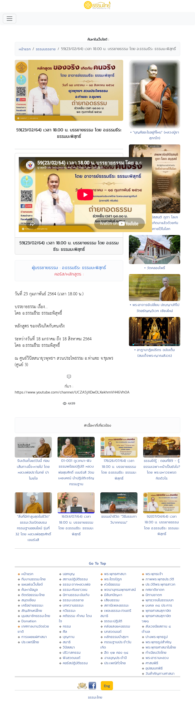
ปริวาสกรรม (72, 652)
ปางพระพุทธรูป (157, 636)
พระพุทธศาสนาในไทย (161, 647)
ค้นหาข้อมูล (29, 589)
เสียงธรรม (111, 599)
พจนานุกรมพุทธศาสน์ (120, 589)
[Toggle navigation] (9, 18)
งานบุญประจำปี (115, 657)
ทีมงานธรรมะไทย (33, 579)
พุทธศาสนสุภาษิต (158, 610)
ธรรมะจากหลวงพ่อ (76, 584)
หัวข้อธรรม (112, 584)
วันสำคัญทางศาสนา (160, 673)
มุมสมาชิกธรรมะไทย (35, 615)
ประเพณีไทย (30, 641)
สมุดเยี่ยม (28, 599)
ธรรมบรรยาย (46, 48)
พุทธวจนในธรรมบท (160, 599)
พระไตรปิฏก (113, 579)
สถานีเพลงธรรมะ (116, 605)
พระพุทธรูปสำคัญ (158, 641)
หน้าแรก (25, 48)
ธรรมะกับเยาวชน (75, 589)
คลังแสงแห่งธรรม (117, 626)
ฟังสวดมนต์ (71, 657)
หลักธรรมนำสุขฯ (116, 636)
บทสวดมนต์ (113, 631)
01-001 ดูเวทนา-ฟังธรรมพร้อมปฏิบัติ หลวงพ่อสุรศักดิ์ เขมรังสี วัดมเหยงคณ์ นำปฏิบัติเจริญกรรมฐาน (76, 472)
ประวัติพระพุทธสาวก (160, 584)
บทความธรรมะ (73, 605)
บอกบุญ (69, 573)
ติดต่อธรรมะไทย (33, 594)
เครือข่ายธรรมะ (32, 605)
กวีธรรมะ (69, 610)
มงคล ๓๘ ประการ (159, 605)
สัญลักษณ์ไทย (31, 610)
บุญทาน (68, 636)
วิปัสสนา (69, 647)
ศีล (65, 631)
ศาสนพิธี (152, 662)
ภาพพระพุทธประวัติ (160, 579)
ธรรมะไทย (95, 697)
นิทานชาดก (154, 594)
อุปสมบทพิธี (154, 668)
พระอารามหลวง (157, 657)
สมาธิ (67, 641)
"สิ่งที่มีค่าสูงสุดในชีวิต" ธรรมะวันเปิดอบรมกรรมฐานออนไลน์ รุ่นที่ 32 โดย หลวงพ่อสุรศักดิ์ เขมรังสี (33, 528)
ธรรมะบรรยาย (73, 599)
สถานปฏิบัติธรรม (75, 579)
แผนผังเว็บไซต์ (32, 584)
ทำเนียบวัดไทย (156, 652)
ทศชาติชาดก (155, 589)
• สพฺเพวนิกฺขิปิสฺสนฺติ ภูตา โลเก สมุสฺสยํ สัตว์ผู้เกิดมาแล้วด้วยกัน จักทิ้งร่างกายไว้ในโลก (154, 222)
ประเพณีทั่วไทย (115, 662)
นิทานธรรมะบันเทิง (76, 594)
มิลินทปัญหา (113, 594)
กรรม (67, 626)
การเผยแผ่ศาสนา (34, 636)
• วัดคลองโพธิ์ (154, 267)
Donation (28, 620)
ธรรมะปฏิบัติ (113, 620)
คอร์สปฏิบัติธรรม (75, 662)
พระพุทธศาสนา (115, 573)
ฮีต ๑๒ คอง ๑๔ (116, 652)
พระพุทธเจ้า (154, 573)
